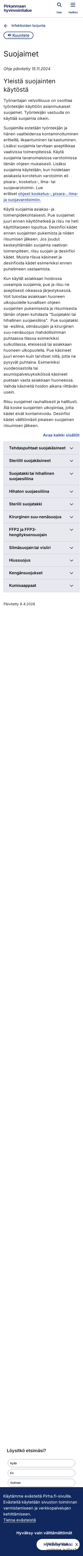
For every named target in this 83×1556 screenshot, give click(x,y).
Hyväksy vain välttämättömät (44, 1533)
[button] (41, 1463)
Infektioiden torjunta (28, 25)
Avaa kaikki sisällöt (61, 435)
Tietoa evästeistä (19, 1520)
